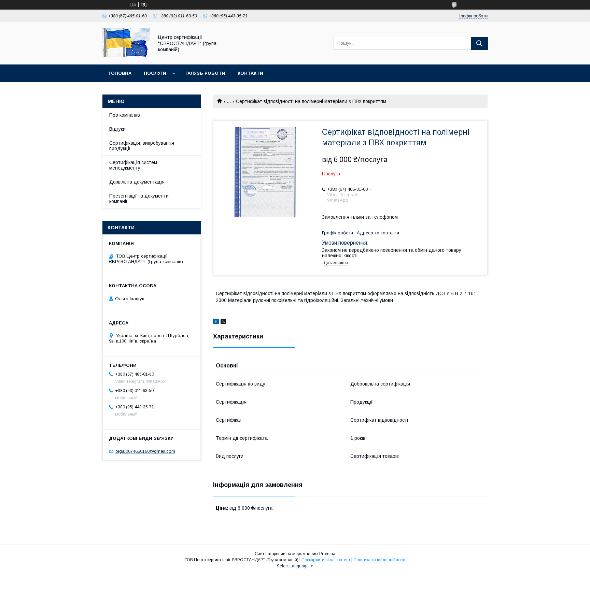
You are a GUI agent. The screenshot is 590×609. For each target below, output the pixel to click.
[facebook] (216, 322)
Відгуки (117, 129)
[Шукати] (479, 43)
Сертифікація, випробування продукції (141, 145)
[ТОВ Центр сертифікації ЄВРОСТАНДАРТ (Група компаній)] (126, 55)
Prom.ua (327, 553)
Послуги (155, 73)
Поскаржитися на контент (325, 559)
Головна (120, 73)
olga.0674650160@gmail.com (145, 451)
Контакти (250, 73)
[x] (223, 322)
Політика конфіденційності (379, 559)
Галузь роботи (205, 73)
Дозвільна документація (137, 182)
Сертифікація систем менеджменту (133, 165)
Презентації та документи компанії (139, 198)
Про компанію (124, 115)
